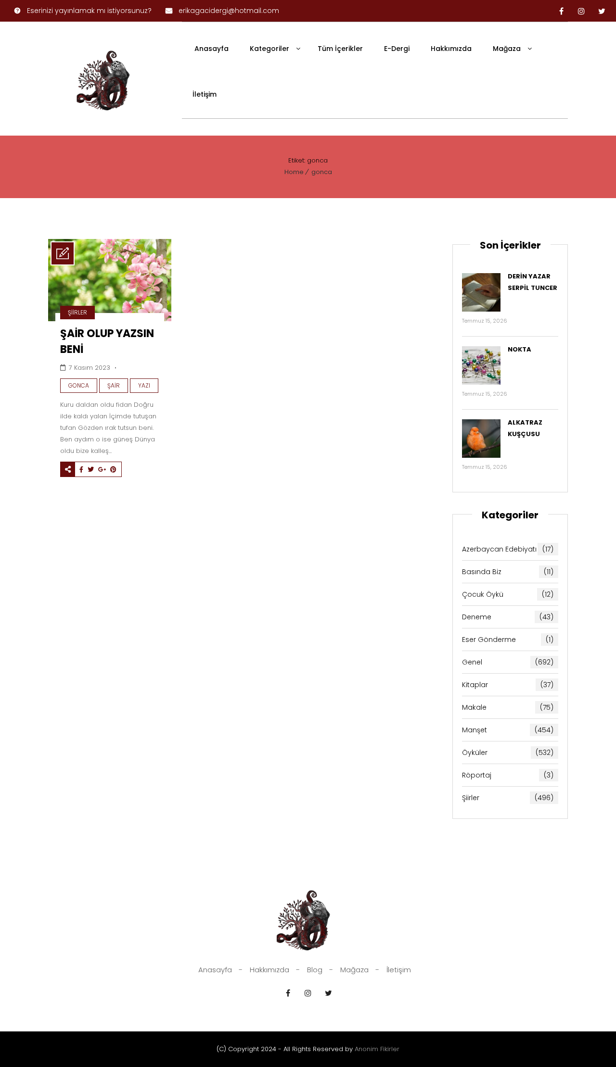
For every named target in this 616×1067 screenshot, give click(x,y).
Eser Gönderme (507, 639)
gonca (321, 171)
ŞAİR (113, 385)
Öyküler (507, 752)
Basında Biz (507, 572)
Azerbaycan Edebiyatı (507, 549)
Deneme (507, 617)
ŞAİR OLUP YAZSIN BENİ (107, 341)
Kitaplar (507, 685)
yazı (144, 385)
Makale (507, 707)
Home (294, 171)
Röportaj (507, 775)
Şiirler (77, 312)
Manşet (507, 730)
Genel (507, 662)
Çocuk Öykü (507, 594)
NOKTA (519, 349)
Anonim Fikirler (377, 1049)
